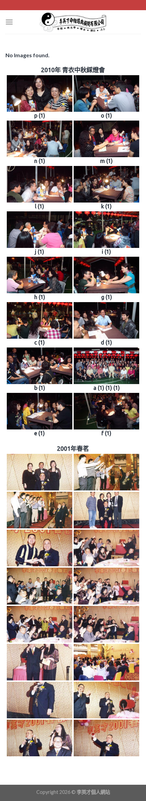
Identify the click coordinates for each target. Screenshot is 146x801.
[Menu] (9, 22)
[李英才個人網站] (73, 22)
